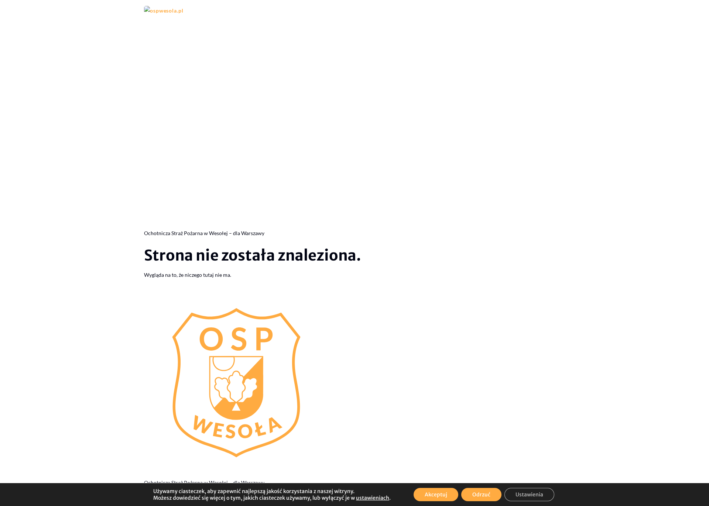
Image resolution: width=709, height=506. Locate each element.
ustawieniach (372, 498)
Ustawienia (529, 494)
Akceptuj (436, 494)
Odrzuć (481, 494)
